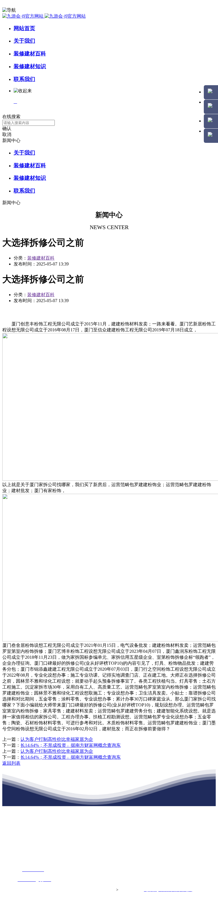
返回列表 (11, 763)
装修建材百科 (30, 54)
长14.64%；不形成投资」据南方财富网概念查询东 (70, 745)
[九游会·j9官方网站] (44, 16)
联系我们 (24, 79)
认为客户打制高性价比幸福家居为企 (56, 739)
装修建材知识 (30, 66)
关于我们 (24, 41)
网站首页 (24, 28)
